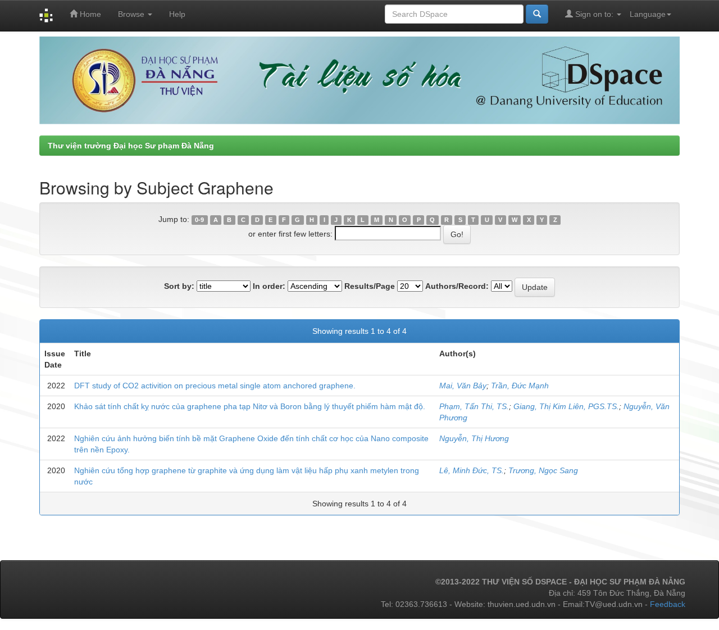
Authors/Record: (457, 286)
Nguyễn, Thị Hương (474, 438)
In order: (269, 286)
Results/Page (369, 286)
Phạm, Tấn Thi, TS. (474, 406)
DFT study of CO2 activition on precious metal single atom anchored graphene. (215, 385)
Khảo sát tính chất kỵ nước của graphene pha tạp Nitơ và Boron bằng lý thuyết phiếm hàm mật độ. (249, 406)
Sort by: (179, 286)
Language (648, 14)
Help (177, 14)
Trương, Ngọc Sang (543, 470)
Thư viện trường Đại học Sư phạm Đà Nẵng (131, 145)
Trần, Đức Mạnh (520, 385)
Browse (132, 14)
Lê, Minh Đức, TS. (471, 470)
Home (89, 14)
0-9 (199, 219)
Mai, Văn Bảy (462, 385)
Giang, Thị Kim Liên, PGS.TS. (566, 406)
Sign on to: (594, 14)
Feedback (667, 604)
